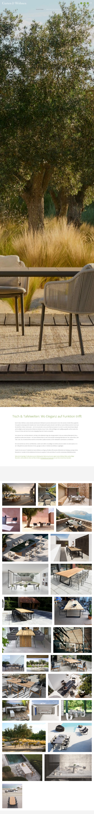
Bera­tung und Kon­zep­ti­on (53, 9)
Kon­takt (88, 9)
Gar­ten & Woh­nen (69, 9)
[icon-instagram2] (84, 3)
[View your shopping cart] (91, 3)
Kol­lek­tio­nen (39, 9)
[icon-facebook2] (81, 3)
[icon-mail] (88, 3)
